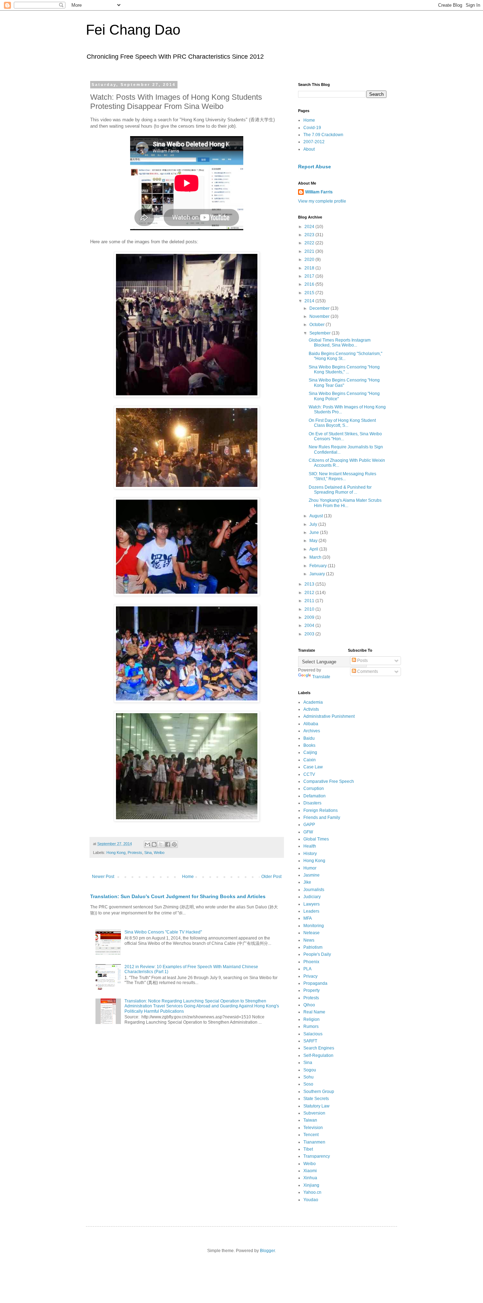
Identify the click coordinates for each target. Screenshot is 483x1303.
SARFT (310, 1041)
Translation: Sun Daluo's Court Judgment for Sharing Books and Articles (178, 896)
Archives (311, 730)
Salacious (312, 1033)
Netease (311, 932)
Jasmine (311, 875)
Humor (309, 868)
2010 (309, 609)
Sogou (309, 1070)
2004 (309, 625)
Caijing (310, 752)
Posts (362, 660)
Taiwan (310, 1120)
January (317, 573)
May (314, 540)
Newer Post (103, 876)
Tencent (311, 1134)
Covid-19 (312, 127)
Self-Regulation (318, 1055)
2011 (309, 600)
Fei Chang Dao (133, 29)
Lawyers (311, 904)
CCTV (309, 774)
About (309, 149)
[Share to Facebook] (167, 844)
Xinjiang (311, 1185)
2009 (309, 617)
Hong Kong (116, 852)
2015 (309, 292)
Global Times (316, 839)
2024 (309, 226)
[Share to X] (160, 844)
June (314, 532)
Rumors (311, 1026)
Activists (311, 709)
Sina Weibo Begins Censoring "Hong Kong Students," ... (344, 369)
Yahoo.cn (312, 1192)
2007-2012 (314, 141)
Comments (367, 671)
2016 (309, 284)
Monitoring (313, 925)
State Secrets (316, 1098)
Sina (148, 852)
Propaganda (315, 983)
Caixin (309, 759)
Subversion (314, 1113)
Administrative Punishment (329, 716)
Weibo (159, 852)
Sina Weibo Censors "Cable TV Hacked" (163, 932)
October (317, 324)
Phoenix (311, 961)
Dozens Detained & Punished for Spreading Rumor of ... (340, 490)
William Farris (319, 192)
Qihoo (309, 1004)
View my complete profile (322, 201)
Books (309, 745)
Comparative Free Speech (328, 781)
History (310, 853)
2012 (309, 592)
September (320, 333)
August (316, 515)
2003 (309, 634)
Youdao (310, 1199)
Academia (313, 702)
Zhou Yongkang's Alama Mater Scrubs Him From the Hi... (345, 503)
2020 (309, 259)
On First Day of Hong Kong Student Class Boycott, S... (342, 423)
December (320, 308)
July (313, 524)
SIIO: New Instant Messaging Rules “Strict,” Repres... (342, 476)
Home (188, 876)
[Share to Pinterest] (174, 844)
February (318, 565)
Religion (311, 1019)
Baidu (309, 738)
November (320, 316)
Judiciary (312, 896)
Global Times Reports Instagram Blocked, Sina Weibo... (340, 343)
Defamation (314, 795)
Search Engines (318, 1048)
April (314, 549)
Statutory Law (316, 1106)
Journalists (313, 889)
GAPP (309, 824)
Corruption (313, 788)
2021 (309, 251)
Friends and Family (321, 817)
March (315, 557)
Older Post (271, 876)
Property (311, 990)
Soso (308, 1084)
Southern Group (318, 1091)
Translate (321, 676)
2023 (309, 234)
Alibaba (310, 723)
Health (309, 846)
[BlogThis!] (154, 844)
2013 (309, 584)
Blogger (267, 1250)
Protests (135, 852)
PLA (307, 968)
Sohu (308, 1077)
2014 (309, 300)
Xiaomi (310, 1170)
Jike (307, 882)
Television (313, 1127)
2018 (309, 268)
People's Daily (317, 954)
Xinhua (310, 1177)
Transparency (316, 1156)
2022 (309, 242)
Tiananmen (314, 1142)
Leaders (311, 911)
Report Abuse (314, 166)
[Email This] (147, 844)
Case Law (313, 766)
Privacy (310, 976)
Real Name (314, 1012)
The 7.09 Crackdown (323, 134)
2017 (309, 276)
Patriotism (312, 947)
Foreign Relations (320, 810)
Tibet (308, 1149)
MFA (307, 918)
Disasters (312, 803)
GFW (308, 832)
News (308, 940)
